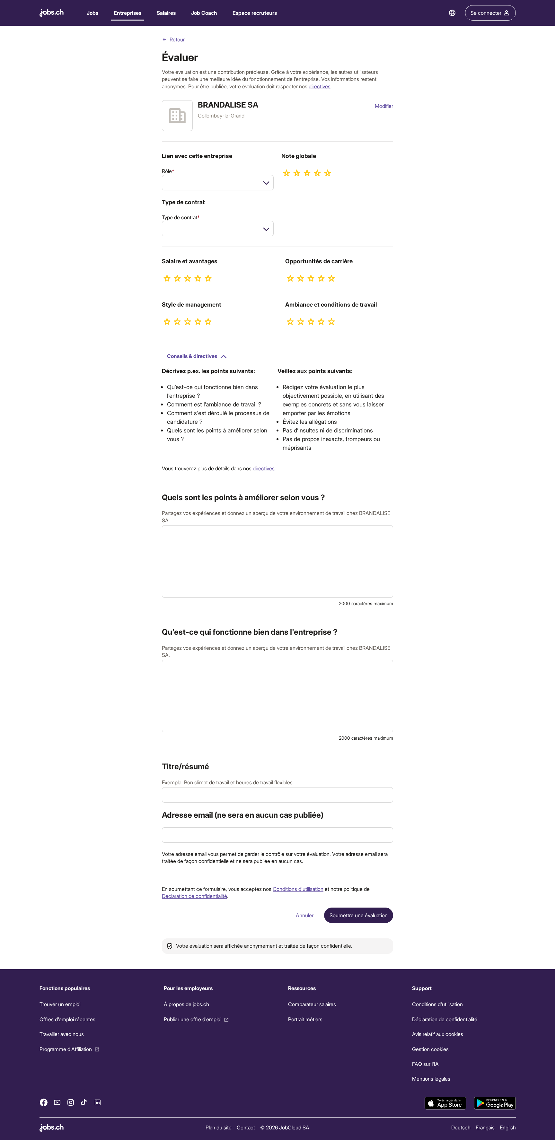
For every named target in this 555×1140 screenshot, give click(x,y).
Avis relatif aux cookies (437, 1034)
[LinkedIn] (97, 1102)
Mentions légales (431, 1078)
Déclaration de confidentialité (194, 896)
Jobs (92, 13)
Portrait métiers (305, 1019)
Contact (246, 1127)
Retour (177, 39)
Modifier (384, 106)
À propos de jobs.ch (186, 1004)
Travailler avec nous (62, 1034)
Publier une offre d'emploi (192, 1019)
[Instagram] (70, 1102)
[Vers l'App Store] (445, 1103)
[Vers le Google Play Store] (495, 1103)
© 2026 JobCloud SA (284, 1127)
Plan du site (219, 1127)
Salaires (166, 13)
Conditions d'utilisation (298, 889)
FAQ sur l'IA (425, 1064)
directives (319, 86)
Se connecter (486, 13)
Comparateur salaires (312, 1004)
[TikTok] (84, 1102)
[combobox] (218, 182)
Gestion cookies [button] (430, 1049)
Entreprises (127, 13)
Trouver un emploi (60, 1004)
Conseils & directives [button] (192, 356)
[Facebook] (44, 1102)
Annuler (304, 915)
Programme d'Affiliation (66, 1049)
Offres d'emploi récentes (67, 1019)
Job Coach (204, 13)
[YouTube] (57, 1102)
